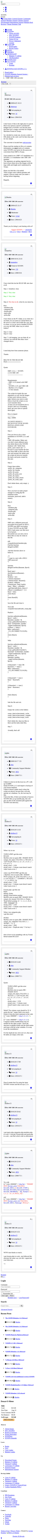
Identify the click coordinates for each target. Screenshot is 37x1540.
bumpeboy (14, 262)
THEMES (10, 52)
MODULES (11, 54)
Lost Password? (24, 1298)
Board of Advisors (11, 1432)
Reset (12, 1295)
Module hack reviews (12, 76)
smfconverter (27, 142)
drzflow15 (14, 833)
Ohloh (7, 1522)
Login (11, 63)
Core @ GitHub (10, 1477)
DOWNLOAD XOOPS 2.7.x (17, 69)
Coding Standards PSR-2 (13, 1487)
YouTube (8, 1520)
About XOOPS (14, 33)
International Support (17, 22)
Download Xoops (11, 1460)
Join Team (8, 1497)
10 (31, 1219)
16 (16, 114)
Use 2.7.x (13, 232)
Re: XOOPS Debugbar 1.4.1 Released (16, 1318)
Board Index (13, 46)
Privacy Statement (15, 41)
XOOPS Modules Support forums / (16, 74)
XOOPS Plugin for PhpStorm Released (17, 1335)
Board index (9, 72)
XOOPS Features (14, 37)
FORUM (10, 45)
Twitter (7, 1524)
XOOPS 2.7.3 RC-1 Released (14, 1343)
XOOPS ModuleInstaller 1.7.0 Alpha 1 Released (20, 1385)
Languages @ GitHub (12, 1466)
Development (5, 22)
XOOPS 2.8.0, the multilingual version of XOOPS (20, 1376)
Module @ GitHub (15, 56)
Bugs (30, 232)
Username (4, 1285)
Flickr (7, 1518)
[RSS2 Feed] (13, 1533)
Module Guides (10, 1452)
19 (16, 840)
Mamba (13, 209)
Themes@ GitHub (11, 1464)
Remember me (8, 1293)
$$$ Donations (9, 1495)
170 (17, 269)
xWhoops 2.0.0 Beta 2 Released (15, 1360)
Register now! (12, 1298)
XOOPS (10, 31)
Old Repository (14, 58)
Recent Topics (13, 48)
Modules (24, 232)
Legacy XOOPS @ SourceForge (15, 1485)
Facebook (8, 1514)
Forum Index (7, 19)
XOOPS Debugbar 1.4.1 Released (15, 1351)
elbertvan (14, 107)
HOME (9, 30)
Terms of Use (5, 1531)
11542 (18, 216)
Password (4, 1289)
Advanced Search (6, 1309)
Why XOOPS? (14, 35)
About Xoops (9, 1429)
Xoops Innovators (11, 1434)
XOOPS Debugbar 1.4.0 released (15, 1393)
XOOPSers (8, 1436)
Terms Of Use (13, 39)
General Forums (17, 19)
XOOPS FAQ (11, 60)
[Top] (31, 183)
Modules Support (12, 20)
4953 (17, 772)
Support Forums (10, 1467)
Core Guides (9, 1450)
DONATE (28, 230)
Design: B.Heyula (18, 1536)
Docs (19, 232)
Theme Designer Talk (14, 24)
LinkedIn (8, 1516)
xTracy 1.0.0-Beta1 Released (14, 1368)
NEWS (9, 50)
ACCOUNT (11, 61)
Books (7, 1446)
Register (11, 65)
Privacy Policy (15, 1531)
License (11, 43)
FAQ (6, 1448)
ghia (12, 765)
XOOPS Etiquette (11, 1438)
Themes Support (23, 20)
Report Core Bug (10, 1506)
